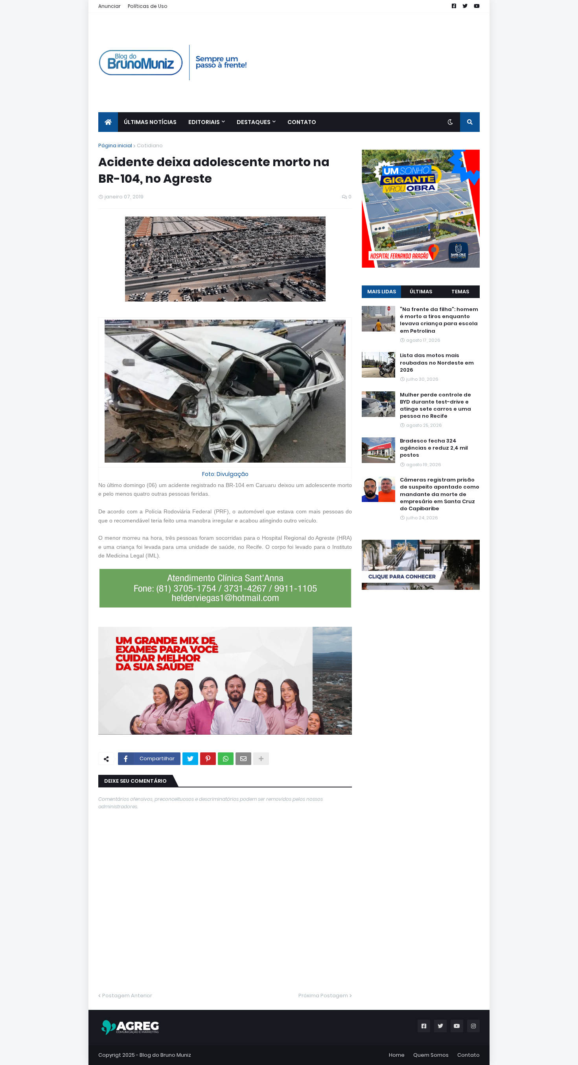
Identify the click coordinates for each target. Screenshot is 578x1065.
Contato (468, 1055)
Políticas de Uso (148, 6)
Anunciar (109, 6)
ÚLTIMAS (421, 291)
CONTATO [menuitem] (301, 122)
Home (397, 1055)
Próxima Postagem (323, 995)
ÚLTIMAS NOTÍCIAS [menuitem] (150, 122)
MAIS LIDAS (381, 291)
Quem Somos (431, 1055)
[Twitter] (190, 758)
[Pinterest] (208, 758)
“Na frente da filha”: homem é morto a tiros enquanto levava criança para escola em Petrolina (439, 320)
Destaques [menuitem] (254, 122)
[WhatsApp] (226, 758)
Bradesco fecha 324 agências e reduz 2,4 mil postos (434, 448)
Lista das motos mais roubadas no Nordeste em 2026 (437, 362)
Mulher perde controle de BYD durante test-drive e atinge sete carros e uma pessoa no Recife (435, 405)
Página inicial (115, 145)
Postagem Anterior (127, 995)
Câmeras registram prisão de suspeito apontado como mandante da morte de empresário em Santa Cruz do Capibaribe (439, 494)
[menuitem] (108, 122)
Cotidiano (150, 145)
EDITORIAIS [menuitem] (204, 122)
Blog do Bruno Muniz (165, 1055)
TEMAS (460, 291)
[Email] (243, 758)
